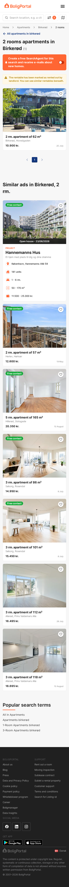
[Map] (63, 17)
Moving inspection (44, 769)
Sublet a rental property (47, 780)
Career (6, 802)
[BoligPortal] (18, 6)
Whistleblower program (15, 796)
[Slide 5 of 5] (39, 129)
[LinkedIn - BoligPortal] (16, 826)
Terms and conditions (46, 791)
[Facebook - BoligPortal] (7, 826)
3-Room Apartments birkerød (21, 730)
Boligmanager (10, 807)
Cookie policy (10, 786)
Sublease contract (44, 775)
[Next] (42, 159)
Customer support (44, 786)
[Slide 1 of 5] (30, 129)
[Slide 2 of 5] (32, 129)
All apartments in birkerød (23, 33)
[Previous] (27, 159)
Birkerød (42, 27)
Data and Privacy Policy (16, 780)
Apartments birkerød (16, 720)
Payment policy (11, 791)
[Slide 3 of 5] (34, 129)
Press (6, 775)
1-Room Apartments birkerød (21, 725)
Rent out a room (43, 764)
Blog (5, 769)
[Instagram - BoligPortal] (26, 826)
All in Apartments (14, 714)
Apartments (23, 27)
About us (7, 764)
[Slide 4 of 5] (37, 129)
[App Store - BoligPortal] (34, 843)
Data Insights (10, 812)
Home (6, 27)
